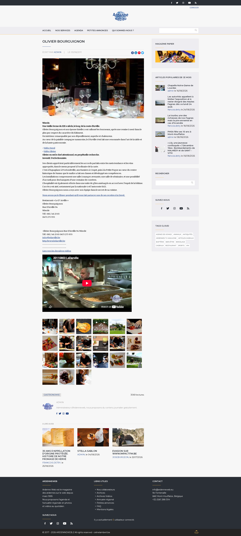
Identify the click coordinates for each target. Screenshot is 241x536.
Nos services (62, 30)
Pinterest (139, 52)
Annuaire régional (105, 499)
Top (196, 533)
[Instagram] (183, 3)
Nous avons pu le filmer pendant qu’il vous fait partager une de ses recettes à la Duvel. (83, 195)
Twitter (142, 52)
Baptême (160, 242)
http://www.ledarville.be (53, 241)
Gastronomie (52, 395)
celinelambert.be (102, 532)
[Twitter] (177, 3)
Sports (181, 245)
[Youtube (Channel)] (189, 3)
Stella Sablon (87, 451)
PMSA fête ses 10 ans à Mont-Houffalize (179, 132)
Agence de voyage (164, 234)
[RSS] (195, 3)
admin (57, 52)
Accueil (46, 30)
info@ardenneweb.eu (162, 489)
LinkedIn (135, 52)
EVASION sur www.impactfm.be (124, 452)
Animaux (177, 234)
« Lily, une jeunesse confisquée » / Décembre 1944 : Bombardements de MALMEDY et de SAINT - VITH (181, 148)
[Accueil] (120, 21)
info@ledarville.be (51, 237)
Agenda (78, 30)
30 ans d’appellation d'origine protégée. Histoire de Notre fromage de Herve (56, 455)
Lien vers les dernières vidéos (56, 251)
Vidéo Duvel (49, 148)
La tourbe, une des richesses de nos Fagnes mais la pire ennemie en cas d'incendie (180, 119)
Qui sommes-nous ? (123, 30)
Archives (101, 493)
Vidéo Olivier (50, 151)
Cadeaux (160, 245)
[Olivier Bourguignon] (50, 326)
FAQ (99, 506)
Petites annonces (97, 30)
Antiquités (187, 234)
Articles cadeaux (186, 238)
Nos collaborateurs (106, 489)
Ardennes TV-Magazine (166, 238)
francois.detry (51, 462)
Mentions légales (105, 509)
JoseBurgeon (120, 457)
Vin (187, 245)
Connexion (194, 7)
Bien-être (170, 242)
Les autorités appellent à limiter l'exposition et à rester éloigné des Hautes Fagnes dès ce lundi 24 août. (181, 101)
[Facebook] (171, 3)
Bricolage (180, 242)
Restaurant (170, 245)
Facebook (132, 52)
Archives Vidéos (104, 496)
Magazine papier (175, 56)
